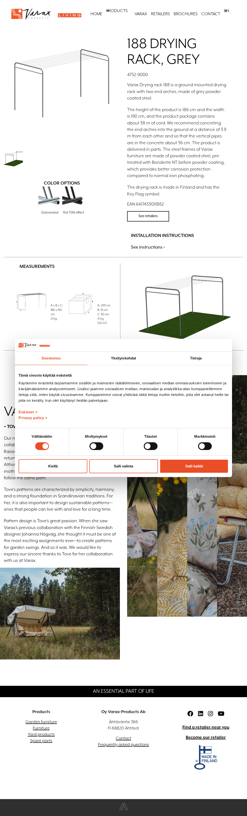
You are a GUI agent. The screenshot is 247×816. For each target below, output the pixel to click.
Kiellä (53, 466)
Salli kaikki (194, 466)
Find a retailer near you (205, 727)
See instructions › (148, 247)
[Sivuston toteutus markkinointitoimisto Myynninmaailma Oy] (123, 810)
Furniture (41, 728)
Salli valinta (123, 466)
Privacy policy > (33, 418)
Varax (141, 14)
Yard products (41, 734)
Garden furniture (41, 722)
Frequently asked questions (123, 744)
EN (226, 10)
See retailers (148, 216)
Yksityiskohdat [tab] (123, 358)
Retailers (160, 14)
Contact (210, 14)
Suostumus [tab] (51, 358)
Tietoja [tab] (196, 358)
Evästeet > (28, 412)
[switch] (96, 446)
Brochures (186, 14)
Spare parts (41, 740)
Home (96, 14)
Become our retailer (206, 737)
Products (117, 10)
